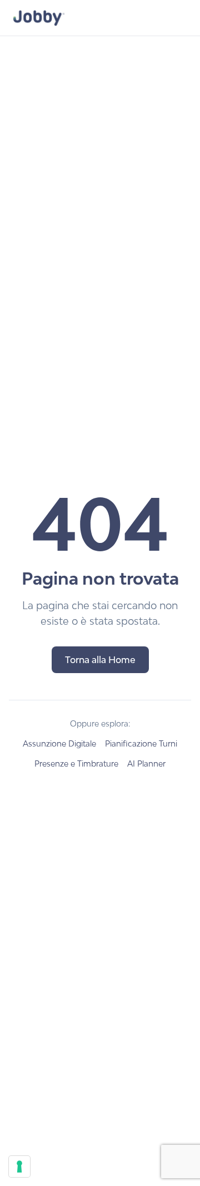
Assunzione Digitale (59, 743)
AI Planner (146, 763)
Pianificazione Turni (141, 743)
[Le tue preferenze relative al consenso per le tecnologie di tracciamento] (19, 1166)
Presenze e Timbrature (76, 763)
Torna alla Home (100, 659)
